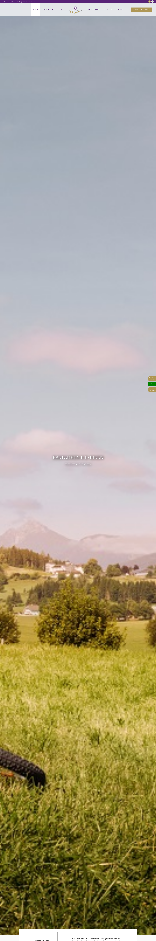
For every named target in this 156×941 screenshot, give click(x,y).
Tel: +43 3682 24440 (9, 2)
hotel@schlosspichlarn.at (26, 2)
